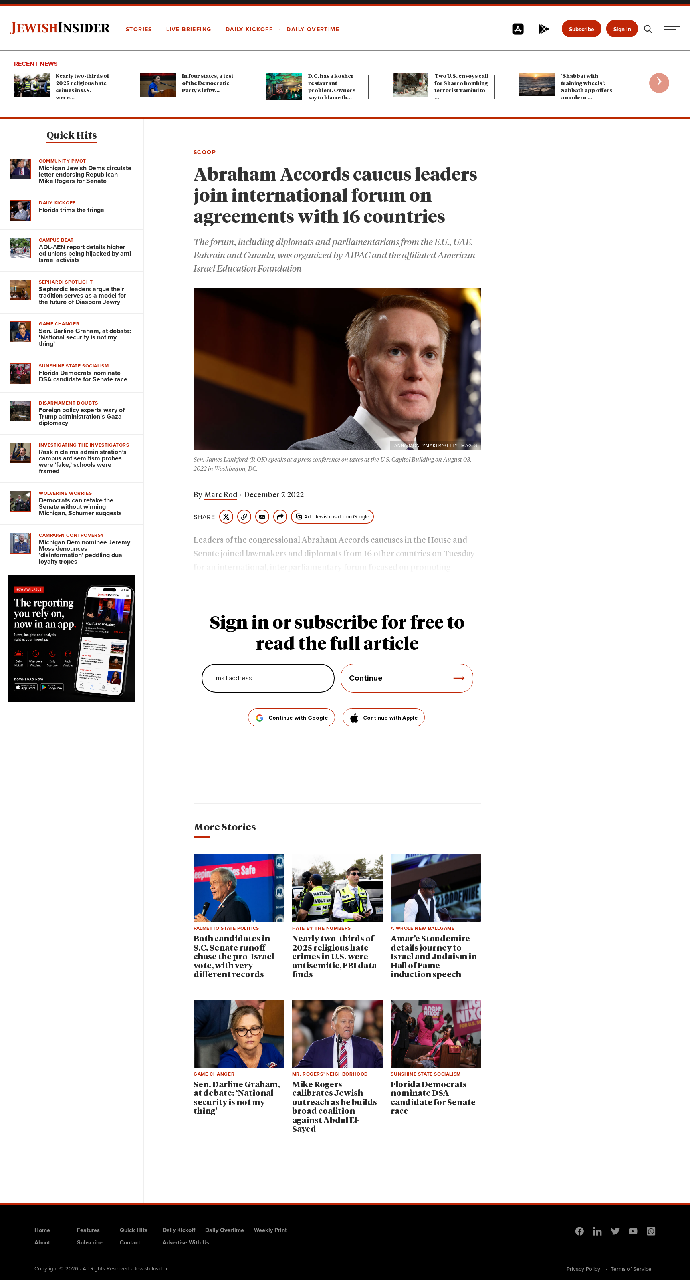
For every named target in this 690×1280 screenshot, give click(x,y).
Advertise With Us (186, 1242)
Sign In (622, 29)
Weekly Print (270, 1230)
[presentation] (659, 83)
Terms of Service (631, 1269)
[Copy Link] (244, 517)
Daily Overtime (224, 1230)
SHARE (204, 517)
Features (88, 1230)
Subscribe (581, 29)
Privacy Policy (583, 1269)
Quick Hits (71, 136)
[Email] (262, 517)
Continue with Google (298, 718)
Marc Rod (220, 495)
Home (42, 1230)
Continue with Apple (390, 718)
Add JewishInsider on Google (336, 516)
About (42, 1242)
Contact (130, 1242)
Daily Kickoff (179, 1230)
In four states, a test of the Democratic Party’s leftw (207, 83)
